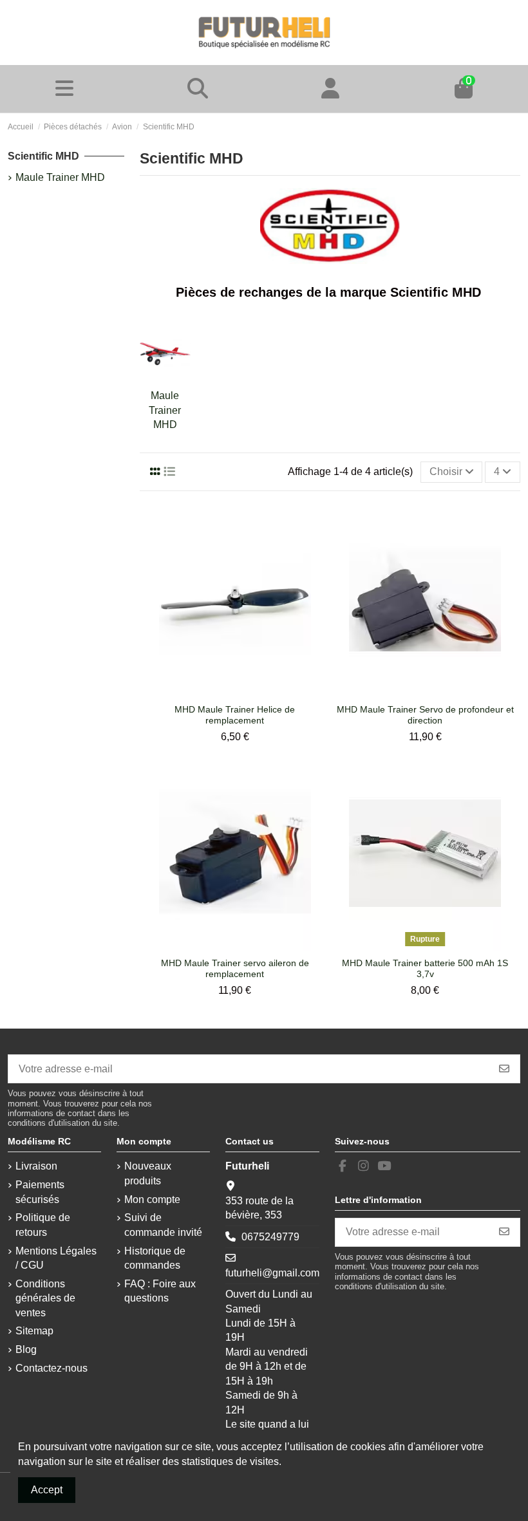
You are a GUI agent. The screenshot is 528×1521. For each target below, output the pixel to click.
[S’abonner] (504, 1069)
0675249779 (270, 1236)
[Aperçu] (245, 692)
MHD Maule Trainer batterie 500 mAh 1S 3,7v (425, 968)
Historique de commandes (154, 1258)
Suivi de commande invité (163, 1224)
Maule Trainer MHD (165, 410)
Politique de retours (42, 1224)
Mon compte (152, 1199)
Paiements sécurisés (39, 1191)
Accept (46, 1489)
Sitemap (34, 1330)
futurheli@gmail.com (272, 1272)
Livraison (36, 1166)
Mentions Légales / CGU (56, 1258)
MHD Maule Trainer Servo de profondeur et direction (425, 714)
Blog (26, 1349)
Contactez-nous (51, 1368)
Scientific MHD (43, 156)
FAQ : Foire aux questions (160, 1290)
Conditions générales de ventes (45, 1298)
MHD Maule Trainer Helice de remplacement (234, 714)
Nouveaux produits (147, 1173)
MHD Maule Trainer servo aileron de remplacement (235, 968)
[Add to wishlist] (223, 692)
